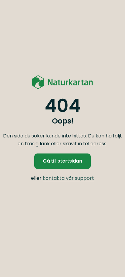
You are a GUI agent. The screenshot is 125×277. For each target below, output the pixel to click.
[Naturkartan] (62, 82)
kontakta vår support (68, 178)
